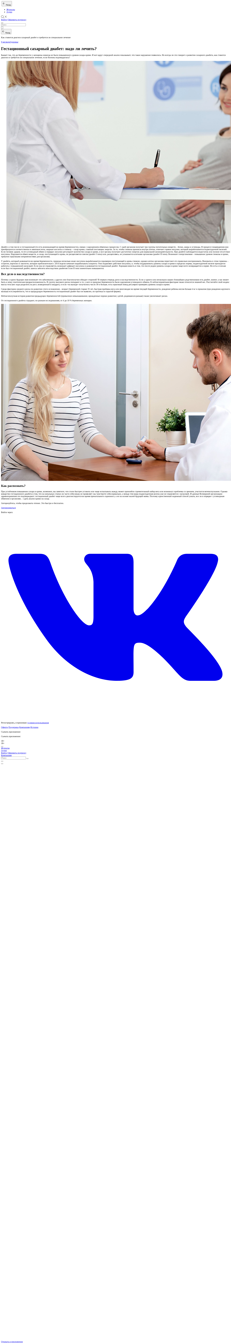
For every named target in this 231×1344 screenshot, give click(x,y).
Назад (8, 5)
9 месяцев (5, 42)
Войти (4, 20)
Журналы (10, 9)
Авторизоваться (8, 508)
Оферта (4, 727)
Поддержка (13, 727)
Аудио (9, 12)
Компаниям (24, 727)
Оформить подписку (16, 20)
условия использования (38, 723)
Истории (34, 727)
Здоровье (14, 42)
